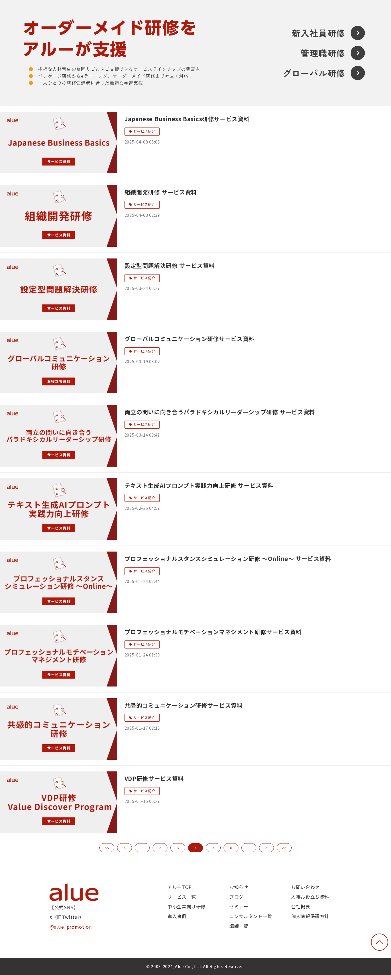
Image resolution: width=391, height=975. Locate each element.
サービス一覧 (181, 896)
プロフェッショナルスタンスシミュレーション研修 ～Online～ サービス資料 (228, 558)
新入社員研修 (318, 33)
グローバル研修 (314, 73)
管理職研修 (323, 53)
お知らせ (238, 887)
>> (284, 847)
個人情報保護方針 (310, 916)
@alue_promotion (71, 926)
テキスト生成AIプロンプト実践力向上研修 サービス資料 (199, 485)
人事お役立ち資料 (310, 896)
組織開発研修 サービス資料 (161, 192)
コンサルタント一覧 (250, 916)
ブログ (236, 896)
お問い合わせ (305, 887)
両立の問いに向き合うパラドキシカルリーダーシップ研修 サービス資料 (220, 412)
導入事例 (177, 916)
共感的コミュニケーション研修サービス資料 (184, 705)
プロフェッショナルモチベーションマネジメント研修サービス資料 (213, 632)
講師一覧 (238, 925)
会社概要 (300, 906)
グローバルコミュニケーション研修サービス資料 (189, 339)
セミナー (238, 906)
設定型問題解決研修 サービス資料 (170, 265)
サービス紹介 (144, 131)
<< (106, 847)
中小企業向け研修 (186, 906)
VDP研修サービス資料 (154, 778)
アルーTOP (179, 887)
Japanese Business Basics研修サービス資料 (187, 119)
